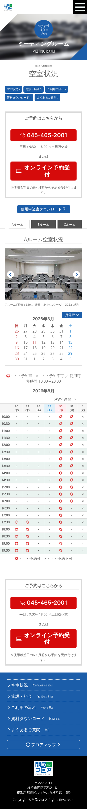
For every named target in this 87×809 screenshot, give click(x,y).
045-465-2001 (47, 135)
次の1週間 (62, 399)
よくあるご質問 (46, 97)
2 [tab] (43, 296)
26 (43, 353)
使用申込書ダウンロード (41, 209)
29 (70, 353)
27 (52, 353)
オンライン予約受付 (47, 171)
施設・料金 (33, 89)
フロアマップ (43, 744)
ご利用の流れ (55, 89)
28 (61, 353)
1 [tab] (35, 296)
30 (17, 359)
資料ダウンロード (18, 97)
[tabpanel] (43, 274)
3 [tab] (51, 296)
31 (25, 359)
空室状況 (12, 89)
